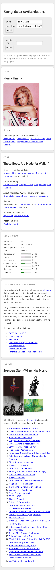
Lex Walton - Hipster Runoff (21, 560)
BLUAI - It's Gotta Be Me (19, 502)
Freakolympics (15, 336)
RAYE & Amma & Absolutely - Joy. (24, 443)
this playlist (32, 420)
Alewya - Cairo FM (17, 477)
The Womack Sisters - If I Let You (23, 428)
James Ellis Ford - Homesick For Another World (30, 431)
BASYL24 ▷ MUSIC (17, 333)
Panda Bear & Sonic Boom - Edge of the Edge (29, 453)
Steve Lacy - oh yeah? (18, 465)
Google (6, 144)
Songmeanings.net (42, 184)
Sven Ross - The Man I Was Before (24, 548)
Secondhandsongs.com (26, 196)
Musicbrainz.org (19, 173)
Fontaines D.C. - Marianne (20, 437)
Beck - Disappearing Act (19, 493)
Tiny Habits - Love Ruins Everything (25, 486)
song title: (10, 26)
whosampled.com (13, 207)
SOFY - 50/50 (15, 496)
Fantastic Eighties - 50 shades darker (25, 351)
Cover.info (43, 196)
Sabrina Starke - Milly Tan (20, 536)
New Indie (13, 339)
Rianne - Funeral (16, 499)
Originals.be (8, 196)
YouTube (7, 224)
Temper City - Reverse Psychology (24, 533)
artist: (8, 21)
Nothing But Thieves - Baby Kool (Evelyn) (27, 471)
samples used (25, 204)
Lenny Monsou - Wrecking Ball (22, 446)
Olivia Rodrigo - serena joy (21, 462)
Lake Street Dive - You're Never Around (26, 480)
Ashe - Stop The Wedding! (20, 468)
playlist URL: (9, 42)
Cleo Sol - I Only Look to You (22, 474)
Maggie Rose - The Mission (21, 483)
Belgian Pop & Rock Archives (30, 141)
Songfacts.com (26, 184)
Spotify (16, 224)
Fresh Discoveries (17, 345)
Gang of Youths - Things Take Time (24, 440)
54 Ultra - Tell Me (16, 517)
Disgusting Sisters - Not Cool (22, 505)
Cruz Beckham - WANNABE (21, 557)
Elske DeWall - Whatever (20, 508)
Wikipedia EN (23, 138)
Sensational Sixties (17, 348)
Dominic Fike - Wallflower (20, 489)
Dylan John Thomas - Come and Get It (26, 551)
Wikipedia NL (9, 138)
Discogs (7, 173)
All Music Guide (38, 138)
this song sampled (42, 204)
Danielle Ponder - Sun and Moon (23, 434)
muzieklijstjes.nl (21, 215)
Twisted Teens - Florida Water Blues (25, 554)
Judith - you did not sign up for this (25, 514)
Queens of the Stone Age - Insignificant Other (29, 511)
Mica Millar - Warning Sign (21, 449)
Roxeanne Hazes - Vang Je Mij (22, 545)
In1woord (46, 290)
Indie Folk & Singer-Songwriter (23, 342)
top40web (8, 215)
